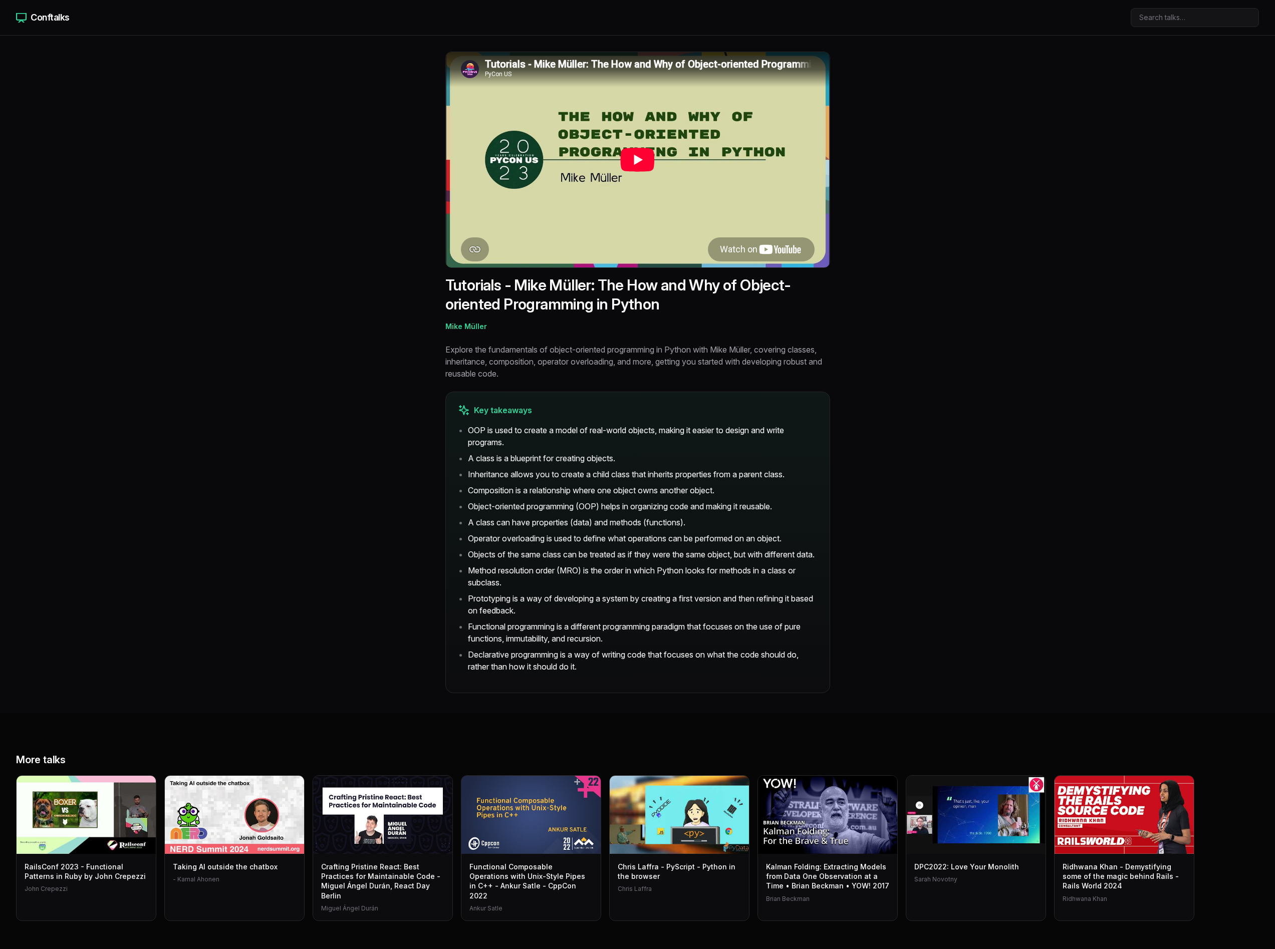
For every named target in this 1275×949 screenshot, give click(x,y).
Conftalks (50, 17)
